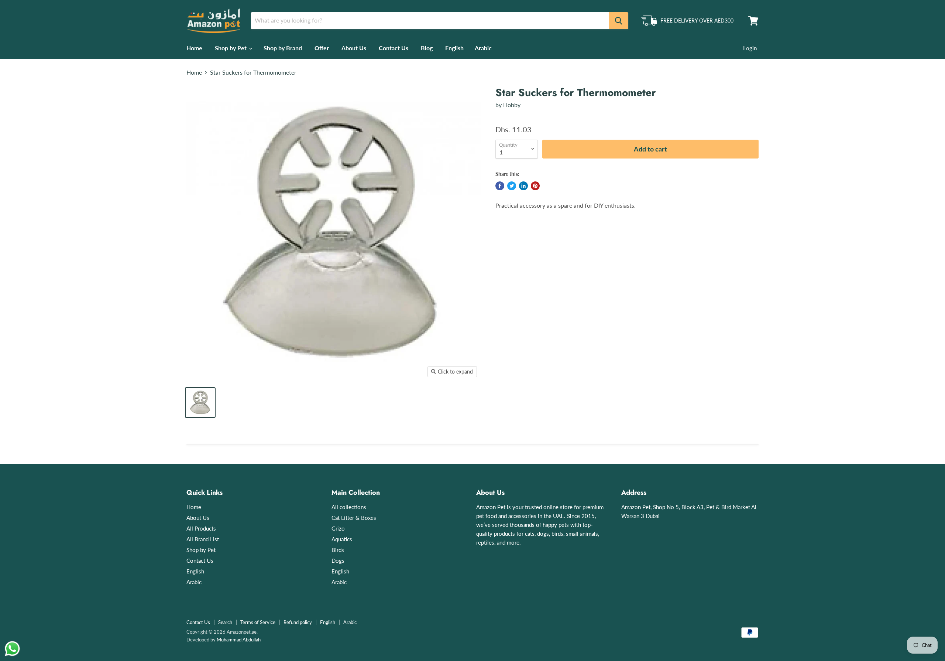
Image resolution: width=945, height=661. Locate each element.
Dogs (337, 560)
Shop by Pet (231, 47)
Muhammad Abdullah (239, 640)
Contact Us (393, 47)
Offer (322, 47)
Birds (337, 549)
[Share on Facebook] (499, 185)
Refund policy (298, 622)
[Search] (618, 20)
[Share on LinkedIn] (523, 185)
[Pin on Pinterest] (535, 185)
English (454, 47)
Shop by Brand (283, 47)
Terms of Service (257, 622)
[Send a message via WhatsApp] (12, 648)
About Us (353, 47)
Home (194, 47)
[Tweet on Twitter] (511, 185)
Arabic (483, 47)
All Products (201, 528)
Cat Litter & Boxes (353, 517)
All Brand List (202, 539)
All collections (348, 507)
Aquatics (341, 539)
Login (750, 48)
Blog (427, 47)
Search (225, 622)
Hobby (511, 104)
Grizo (338, 528)
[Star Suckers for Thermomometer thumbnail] (200, 402)
